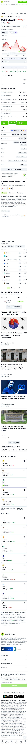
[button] (16, 134)
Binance (24, 200)
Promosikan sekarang (20, 509)
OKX (15, 206)
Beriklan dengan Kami (7, 176)
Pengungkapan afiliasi (6, 243)
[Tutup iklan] (24, 480)
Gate (10, 206)
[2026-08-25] (25, 58)
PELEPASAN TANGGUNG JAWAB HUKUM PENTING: (14, 700)
